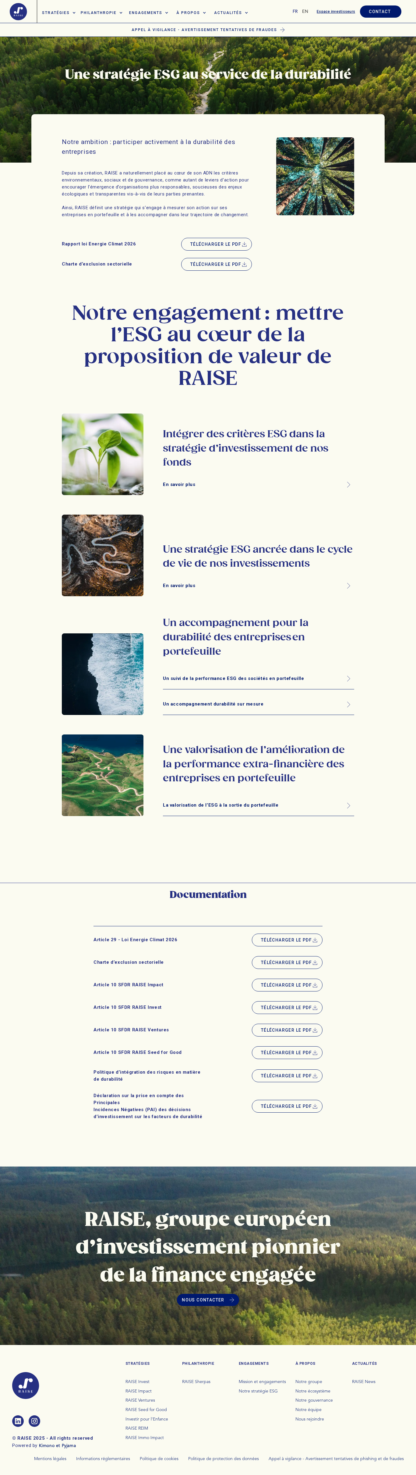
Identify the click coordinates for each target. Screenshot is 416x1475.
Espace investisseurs (336, 11)
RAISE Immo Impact (144, 1438)
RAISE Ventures (140, 1400)
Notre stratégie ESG (258, 1391)
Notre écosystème (312, 1391)
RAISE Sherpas (196, 1382)
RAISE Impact (138, 1391)
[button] (59, 11)
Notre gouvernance (314, 1400)
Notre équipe (308, 1410)
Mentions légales (50, 1459)
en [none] (305, 11)
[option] (305, 11)
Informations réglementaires (103, 1459)
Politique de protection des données (223, 1459)
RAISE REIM (136, 1428)
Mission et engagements (262, 1382)
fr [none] (295, 11)
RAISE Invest (137, 1382)
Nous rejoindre (309, 1419)
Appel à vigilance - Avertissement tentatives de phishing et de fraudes (336, 1459)
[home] (18, 11)
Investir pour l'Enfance (146, 1419)
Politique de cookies (159, 1459)
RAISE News (363, 1382)
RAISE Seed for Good (146, 1410)
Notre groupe (308, 1382)
